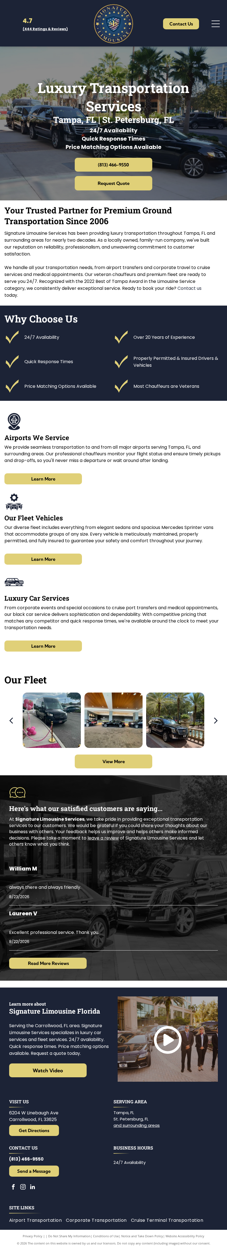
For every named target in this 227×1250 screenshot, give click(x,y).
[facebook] (13, 1187)
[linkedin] (33, 1187)
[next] (216, 720)
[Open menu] (215, 24)
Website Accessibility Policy (185, 1236)
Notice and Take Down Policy (142, 1236)
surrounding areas (141, 1125)
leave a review (103, 838)
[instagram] (23, 1187)
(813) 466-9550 (26, 1159)
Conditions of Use (106, 1236)
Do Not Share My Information (69, 1236)
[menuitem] (37, 1220)
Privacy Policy (32, 1236)
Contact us (189, 288)
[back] (10, 720)
